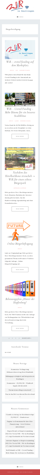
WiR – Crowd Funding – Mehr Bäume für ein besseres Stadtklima (20, 112)
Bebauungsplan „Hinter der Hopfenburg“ (20, 300)
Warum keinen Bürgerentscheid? (20, 390)
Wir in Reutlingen (20, 6)
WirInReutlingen (24, 70)
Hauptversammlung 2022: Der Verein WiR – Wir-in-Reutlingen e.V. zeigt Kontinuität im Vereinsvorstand (20, 433)
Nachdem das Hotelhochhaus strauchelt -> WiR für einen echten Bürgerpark (20, 178)
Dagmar (9, 421)
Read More (20, 136)
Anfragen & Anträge (20, 188)
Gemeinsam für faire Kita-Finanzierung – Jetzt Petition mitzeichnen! (21, 424)
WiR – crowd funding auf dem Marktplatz (20, 63)
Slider (17, 121)
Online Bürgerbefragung (20, 243)
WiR (17, 70)
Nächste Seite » (26, 338)
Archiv (12, 70)
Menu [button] (21, 17)
